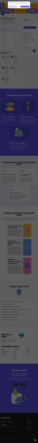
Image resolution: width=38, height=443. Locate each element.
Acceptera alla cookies (25, 6)
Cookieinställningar (12, 6)
